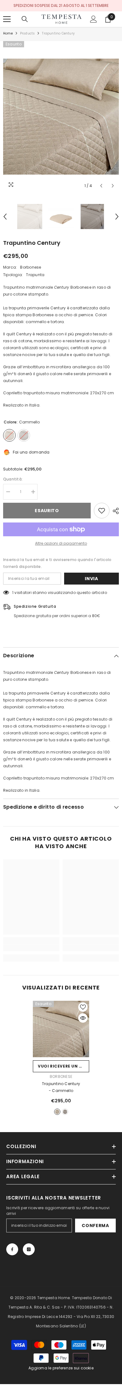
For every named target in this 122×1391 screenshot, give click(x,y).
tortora (65, 1112)
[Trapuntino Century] (61, 1029)
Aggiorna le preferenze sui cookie (61, 1368)
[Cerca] (24, 19)
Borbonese (30, 267)
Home (8, 33)
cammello (57, 1112)
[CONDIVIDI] (114, 510)
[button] (101, 185)
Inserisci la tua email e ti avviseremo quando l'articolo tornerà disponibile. (57, 563)
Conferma (95, 1225)
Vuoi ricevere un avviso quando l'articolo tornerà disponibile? (63, 1066)
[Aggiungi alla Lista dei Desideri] (101, 510)
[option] (61, 117)
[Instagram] (29, 1249)
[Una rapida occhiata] (83, 1018)
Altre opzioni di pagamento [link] (61, 543)
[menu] (7, 19)
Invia (91, 578)
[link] (31, 947)
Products (27, 33)
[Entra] (93, 19)
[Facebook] (12, 1249)
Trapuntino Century (61, 1087)
